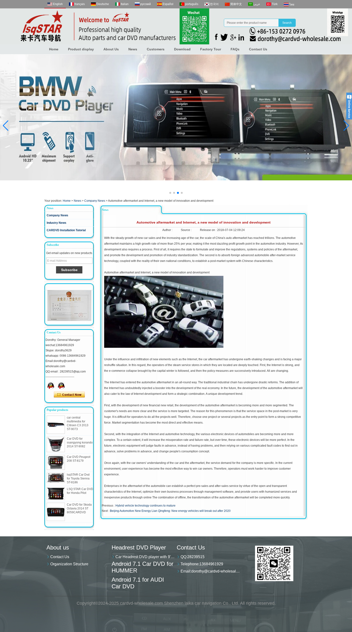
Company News (94, 200)
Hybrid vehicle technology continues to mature (145, 505)
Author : (167, 230)
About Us (111, 49)
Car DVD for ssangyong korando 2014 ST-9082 (80, 442)
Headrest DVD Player (139, 547)
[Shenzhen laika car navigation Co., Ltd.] (176, 26)
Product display (81, 49)
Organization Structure (69, 564)
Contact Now (69, 395)
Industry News (56, 222)
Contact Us (258, 49)
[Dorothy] (51, 385)
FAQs (235, 49)
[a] (176, 117)
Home (53, 49)
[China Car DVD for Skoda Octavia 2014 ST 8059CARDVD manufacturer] (56, 512)
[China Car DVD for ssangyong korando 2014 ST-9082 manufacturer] (56, 444)
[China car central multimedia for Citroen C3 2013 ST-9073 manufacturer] (56, 425)
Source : (186, 230)
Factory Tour (210, 49)
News (132, 49)
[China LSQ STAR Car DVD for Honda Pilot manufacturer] (56, 493)
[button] (170, 193)
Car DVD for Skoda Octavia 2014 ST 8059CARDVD (79, 508)
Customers (156, 49)
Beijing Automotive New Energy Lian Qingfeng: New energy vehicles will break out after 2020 (170, 511)
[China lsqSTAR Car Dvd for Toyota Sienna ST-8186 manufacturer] (56, 478)
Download (182, 49)
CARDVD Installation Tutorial (66, 230)
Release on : (208, 230)
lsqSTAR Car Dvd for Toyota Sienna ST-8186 (78, 478)
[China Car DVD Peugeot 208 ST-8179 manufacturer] (56, 462)
